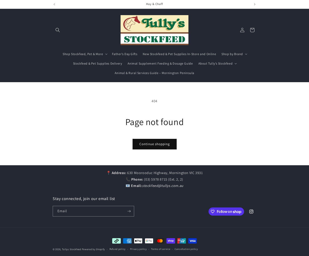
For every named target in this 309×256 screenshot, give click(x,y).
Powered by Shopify (93, 249)
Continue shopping (154, 144)
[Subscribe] (129, 211)
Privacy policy (138, 249)
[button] (58, 30)
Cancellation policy (186, 249)
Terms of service (160, 249)
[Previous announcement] (54, 4)
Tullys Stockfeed (71, 249)
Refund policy (117, 249)
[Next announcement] (255, 4)
